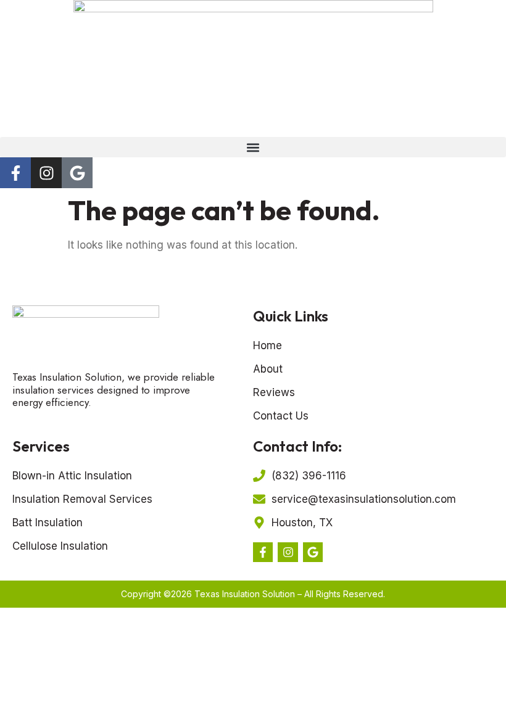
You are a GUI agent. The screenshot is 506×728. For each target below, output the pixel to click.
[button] (253, 147)
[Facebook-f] (15, 172)
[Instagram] (46, 172)
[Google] (77, 172)
